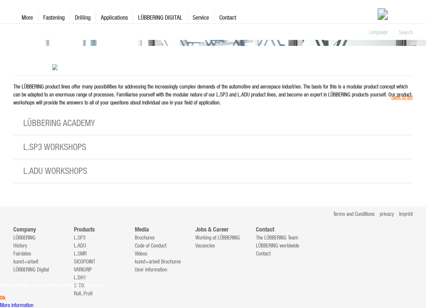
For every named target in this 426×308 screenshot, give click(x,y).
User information (151, 269)
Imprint (406, 214)
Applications (114, 17)
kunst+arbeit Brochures (158, 261)
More (27, 17)
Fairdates (22, 253)
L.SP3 (80, 237)
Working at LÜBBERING (217, 237)
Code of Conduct (150, 245)
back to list (402, 97)
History (20, 245)
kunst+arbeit (25, 261)
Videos (141, 253)
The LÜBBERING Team (277, 237)
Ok (3, 298)
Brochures (145, 237)
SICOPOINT (84, 261)
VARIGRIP (83, 269)
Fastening (54, 17)
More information (16, 305)
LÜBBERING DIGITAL (160, 17)
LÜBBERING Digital (31, 269)
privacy (387, 214)
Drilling (83, 17)
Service (201, 17)
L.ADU (80, 245)
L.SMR (80, 253)
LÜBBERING (24, 237)
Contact (227, 17)
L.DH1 (80, 277)
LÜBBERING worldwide (277, 245)
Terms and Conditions (354, 214)
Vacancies (205, 245)
